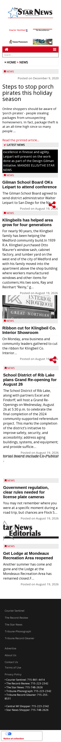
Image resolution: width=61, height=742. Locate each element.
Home (11, 62)
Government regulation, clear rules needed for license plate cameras (26, 492)
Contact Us (11, 662)
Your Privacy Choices (24, 733)
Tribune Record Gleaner (19, 638)
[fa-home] (5, 49)
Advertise (10, 648)
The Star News (13, 624)
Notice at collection (13, 738)
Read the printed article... (20, 140)
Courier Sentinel (14, 610)
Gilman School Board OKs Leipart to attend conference (29, 184)
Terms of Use (13, 667)
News (23, 62)
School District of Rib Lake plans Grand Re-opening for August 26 (30, 380)
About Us (10, 655)
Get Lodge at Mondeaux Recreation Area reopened (28, 555)
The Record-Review (16, 617)
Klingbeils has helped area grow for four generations (27, 222)
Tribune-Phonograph (18, 631)
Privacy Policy (13, 674)
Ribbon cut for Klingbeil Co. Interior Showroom (29, 330)
